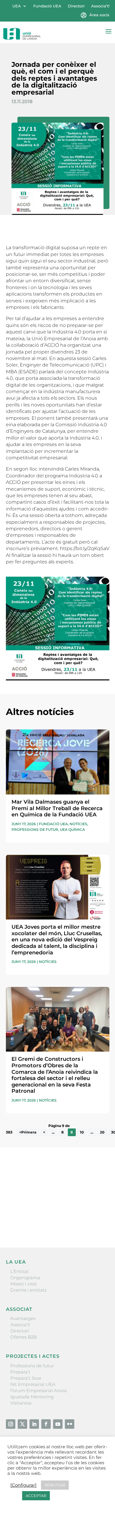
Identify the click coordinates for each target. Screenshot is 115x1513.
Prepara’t (20, 1372)
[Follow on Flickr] (69, 1424)
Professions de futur (35, 829)
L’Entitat (19, 1271)
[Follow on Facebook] (46, 1424)
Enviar (96, 1222)
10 (82, 1132)
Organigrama (25, 1277)
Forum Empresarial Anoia (38, 1390)
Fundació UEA (47, 6)
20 (102, 1132)
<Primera (27, 1132)
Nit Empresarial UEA (32, 1384)
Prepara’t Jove (25, 1378)
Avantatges (22, 1318)
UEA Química (72, 829)
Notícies (78, 824)
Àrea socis (99, 15)
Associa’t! (100, 6)
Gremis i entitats (28, 1290)
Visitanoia (21, 1403)
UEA (16, 6)
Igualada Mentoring (32, 1397)
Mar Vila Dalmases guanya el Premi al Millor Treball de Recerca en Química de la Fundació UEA (57, 808)
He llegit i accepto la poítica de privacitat (48, 1212)
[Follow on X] (22, 1424)
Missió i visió (23, 1284)
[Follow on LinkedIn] (34, 1424)
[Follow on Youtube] (58, 1424)
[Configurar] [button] (23, 1485)
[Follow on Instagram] (10, 1424)
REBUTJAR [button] (55, 1485)
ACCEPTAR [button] (36, 1495)
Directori (76, 6)
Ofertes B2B (23, 1337)
